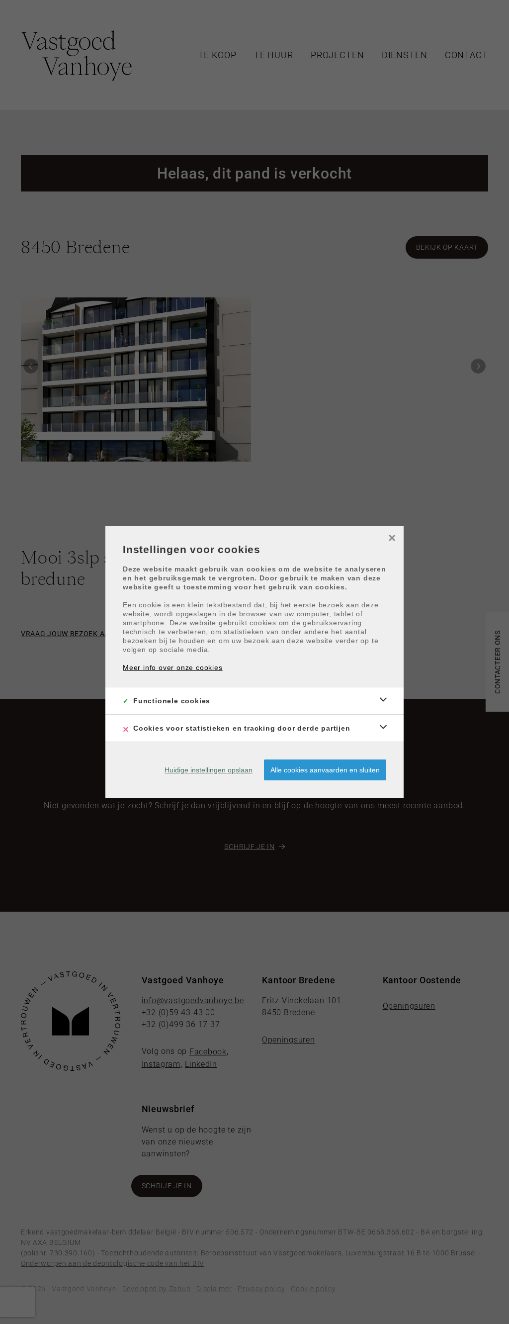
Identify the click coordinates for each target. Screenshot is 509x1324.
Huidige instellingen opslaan (209, 770)
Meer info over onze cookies (173, 667)
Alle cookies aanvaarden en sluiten (325, 770)
